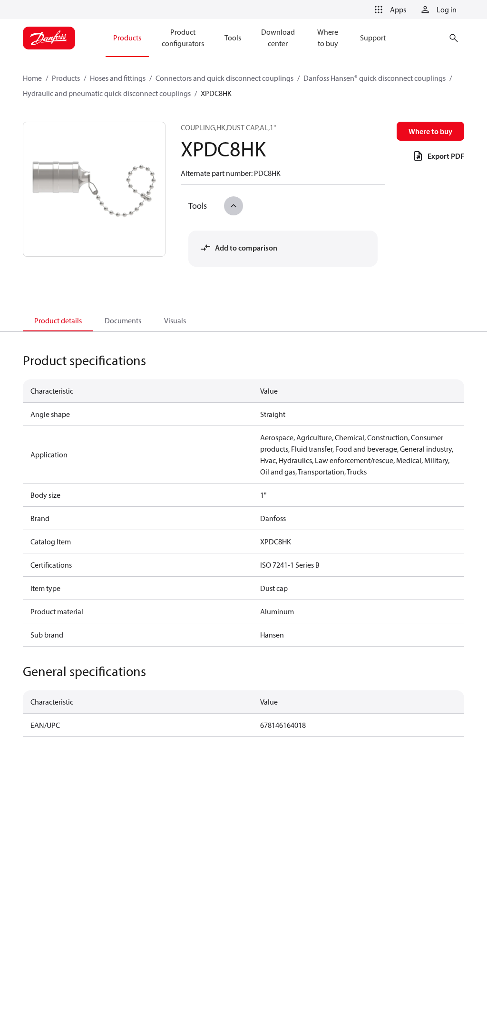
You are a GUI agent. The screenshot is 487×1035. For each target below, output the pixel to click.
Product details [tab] (58, 320)
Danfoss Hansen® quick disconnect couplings (374, 78)
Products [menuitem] (127, 37)
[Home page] (49, 38)
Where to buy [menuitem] (327, 37)
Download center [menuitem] (278, 37)
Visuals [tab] (175, 320)
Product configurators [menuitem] (183, 37)
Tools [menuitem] (232, 37)
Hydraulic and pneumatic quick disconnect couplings (107, 93)
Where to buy (430, 131)
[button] (388, 9)
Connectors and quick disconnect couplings (224, 78)
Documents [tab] (123, 320)
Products (66, 78)
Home (32, 78)
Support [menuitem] (373, 37)
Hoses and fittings (118, 78)
